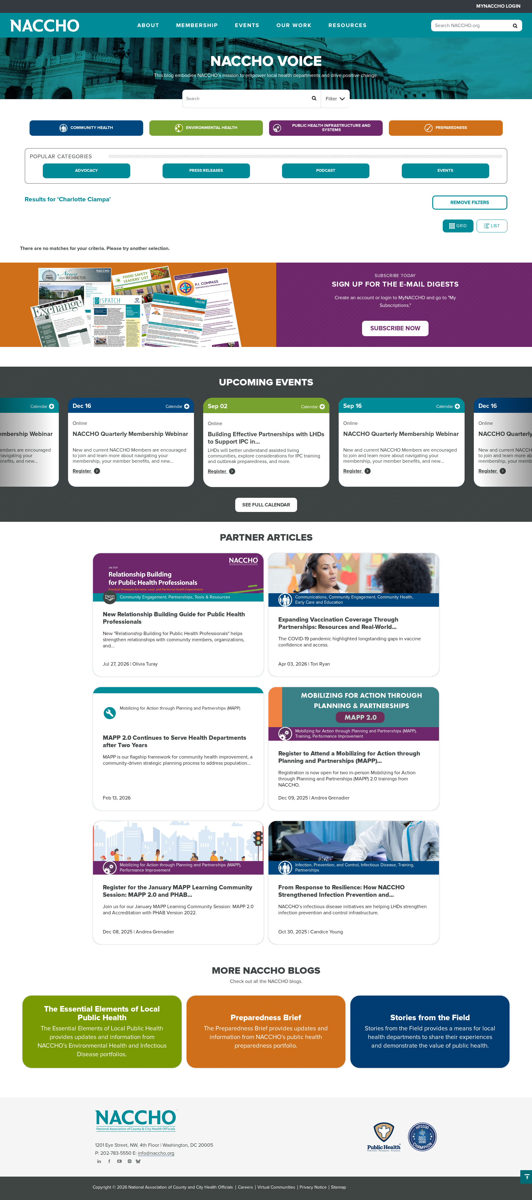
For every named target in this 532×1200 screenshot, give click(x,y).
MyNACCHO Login (498, 6)
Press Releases (206, 170)
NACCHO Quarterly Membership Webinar (130, 434)
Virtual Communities (276, 1187)
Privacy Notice (313, 1187)
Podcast (325, 170)
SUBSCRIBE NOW (395, 328)
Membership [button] (197, 25)
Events (445, 170)
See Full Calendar (266, 505)
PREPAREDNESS (451, 127)
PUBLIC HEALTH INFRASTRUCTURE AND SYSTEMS (331, 127)
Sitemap (338, 1187)
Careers (245, 1187)
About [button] (148, 25)
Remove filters (469, 202)
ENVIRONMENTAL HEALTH (211, 127)
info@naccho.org (156, 1153)
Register (82, 471)
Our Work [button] (294, 25)
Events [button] (247, 25)
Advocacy (86, 170)
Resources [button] (347, 25)
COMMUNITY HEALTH (92, 127)
